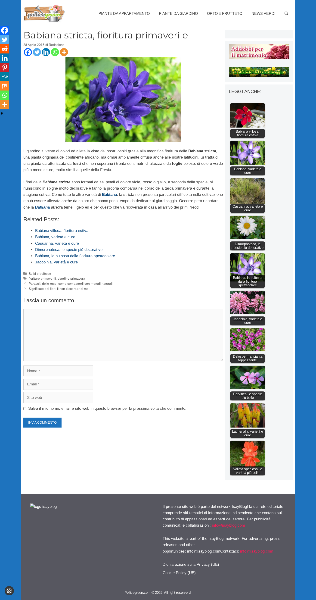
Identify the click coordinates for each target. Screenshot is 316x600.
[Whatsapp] (55, 52)
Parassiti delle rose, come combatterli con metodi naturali (70, 283)
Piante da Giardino (178, 14)
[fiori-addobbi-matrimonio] (259, 58)
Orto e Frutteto (224, 14)
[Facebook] (28, 52)
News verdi (263, 14)
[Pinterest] (4, 67)
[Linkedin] (46, 52)
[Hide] (2, 113)
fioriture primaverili (42, 278)
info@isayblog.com (228, 525)
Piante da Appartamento (124, 14)
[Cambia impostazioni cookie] (9, 590)
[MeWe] (4, 76)
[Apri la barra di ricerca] (286, 13)
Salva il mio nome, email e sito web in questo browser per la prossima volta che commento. (107, 408)
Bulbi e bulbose (40, 273)
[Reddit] (4, 48)
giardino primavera (71, 278)
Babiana (43, 207)
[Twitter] (37, 52)
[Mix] (4, 86)
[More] (64, 52)
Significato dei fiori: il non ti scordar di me (59, 289)
